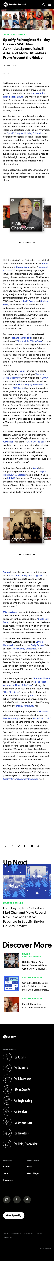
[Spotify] (14, 4)
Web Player (33, 1173)
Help (29, 1166)
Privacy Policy (28, 1233)
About (6, 1166)
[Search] (43, 4)
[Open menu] (49, 5)
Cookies (39, 1233)
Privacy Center (16, 1233)
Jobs (5, 1173)
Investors (8, 1180)
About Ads (8, 1237)
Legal (6, 1233)
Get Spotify (15, 1215)
